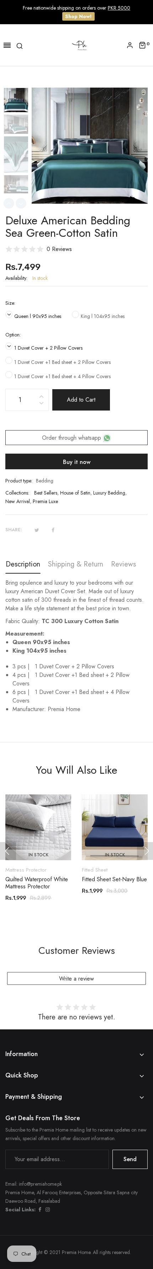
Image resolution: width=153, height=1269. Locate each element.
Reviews (123, 564)
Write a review (76, 979)
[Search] (19, 45)
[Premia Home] (81, 44)
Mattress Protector (26, 870)
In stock (38, 855)
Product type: (18, 480)
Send (130, 1159)
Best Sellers (45, 492)
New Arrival (17, 501)
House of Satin (75, 492)
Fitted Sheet (94, 870)
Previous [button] (9, 203)
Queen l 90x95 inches (37, 316)
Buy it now (76, 462)
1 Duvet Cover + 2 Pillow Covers (48, 347)
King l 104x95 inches (103, 316)
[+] (41, 395)
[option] (18, 101)
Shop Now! (78, 16)
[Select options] (42, 841)
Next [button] (21, 203)
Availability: (16, 278)
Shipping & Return (75, 564)
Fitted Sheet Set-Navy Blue (114, 879)
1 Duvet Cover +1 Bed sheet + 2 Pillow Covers (62, 362)
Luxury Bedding (109, 492)
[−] (41, 404)
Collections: (17, 492)
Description (23, 564)
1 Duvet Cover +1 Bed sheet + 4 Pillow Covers (62, 376)
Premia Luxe (45, 501)
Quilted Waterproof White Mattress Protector (36, 883)
